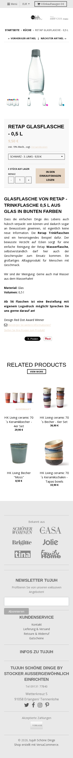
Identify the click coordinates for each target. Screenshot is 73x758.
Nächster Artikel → (53, 38)
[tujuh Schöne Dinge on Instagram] (40, 705)
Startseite (12, 30)
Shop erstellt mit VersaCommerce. (36, 745)
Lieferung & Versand (36, 629)
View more (36, 371)
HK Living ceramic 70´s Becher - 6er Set (54, 419)
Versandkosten (39, 146)
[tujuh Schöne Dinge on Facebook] (33, 705)
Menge (12, 174)
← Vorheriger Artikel (22, 38)
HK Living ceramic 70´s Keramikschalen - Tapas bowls (54, 477)
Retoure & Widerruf (36, 634)
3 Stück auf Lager (18, 169)
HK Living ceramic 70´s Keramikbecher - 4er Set (18, 421)
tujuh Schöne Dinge (42, 740)
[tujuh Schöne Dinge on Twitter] (26, 705)
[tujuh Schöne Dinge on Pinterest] (47, 705)
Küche (27, 30)
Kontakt (36, 624)
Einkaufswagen (52, 4)
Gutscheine (36, 638)
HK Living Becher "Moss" (19, 475)
